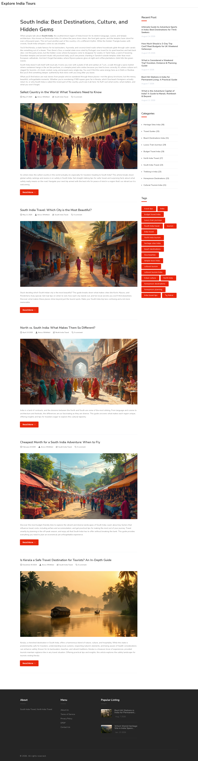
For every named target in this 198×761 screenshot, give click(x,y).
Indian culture (150, 278)
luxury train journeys (153, 220)
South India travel (151, 226)
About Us (65, 710)
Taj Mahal (169, 295)
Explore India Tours (18, 3)
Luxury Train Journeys (155, 145)
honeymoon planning (153, 289)
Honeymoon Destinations (156, 178)
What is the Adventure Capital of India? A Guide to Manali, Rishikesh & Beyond (158, 93)
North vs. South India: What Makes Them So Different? (57, 328)
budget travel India (152, 214)
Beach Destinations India (156, 138)
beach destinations (152, 249)
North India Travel (62, 332)
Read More (28, 192)
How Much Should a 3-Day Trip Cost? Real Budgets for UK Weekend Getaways (159, 46)
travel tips (148, 208)
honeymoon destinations (154, 283)
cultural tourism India (153, 272)
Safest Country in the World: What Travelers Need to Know (61, 92)
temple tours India (152, 260)
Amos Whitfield (43, 97)
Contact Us (65, 727)
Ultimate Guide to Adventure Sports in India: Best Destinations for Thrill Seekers (159, 30)
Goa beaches (150, 255)
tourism (170, 226)
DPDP (63, 723)
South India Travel (61, 97)
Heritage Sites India (154, 124)
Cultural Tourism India (155, 185)
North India (168, 278)
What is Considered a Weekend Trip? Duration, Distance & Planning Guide (159, 63)
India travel (149, 231)
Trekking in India (152, 171)
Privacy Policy (66, 718)
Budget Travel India (154, 151)
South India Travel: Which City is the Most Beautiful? (56, 210)
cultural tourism (151, 266)
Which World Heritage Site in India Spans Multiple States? (125, 727)
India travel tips (150, 295)
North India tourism (152, 237)
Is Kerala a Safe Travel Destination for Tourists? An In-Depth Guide (65, 560)
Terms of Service (68, 714)
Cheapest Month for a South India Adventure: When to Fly (60, 442)
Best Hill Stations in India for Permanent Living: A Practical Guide (159, 78)
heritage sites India (152, 243)
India (162, 208)
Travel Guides (151, 131)
